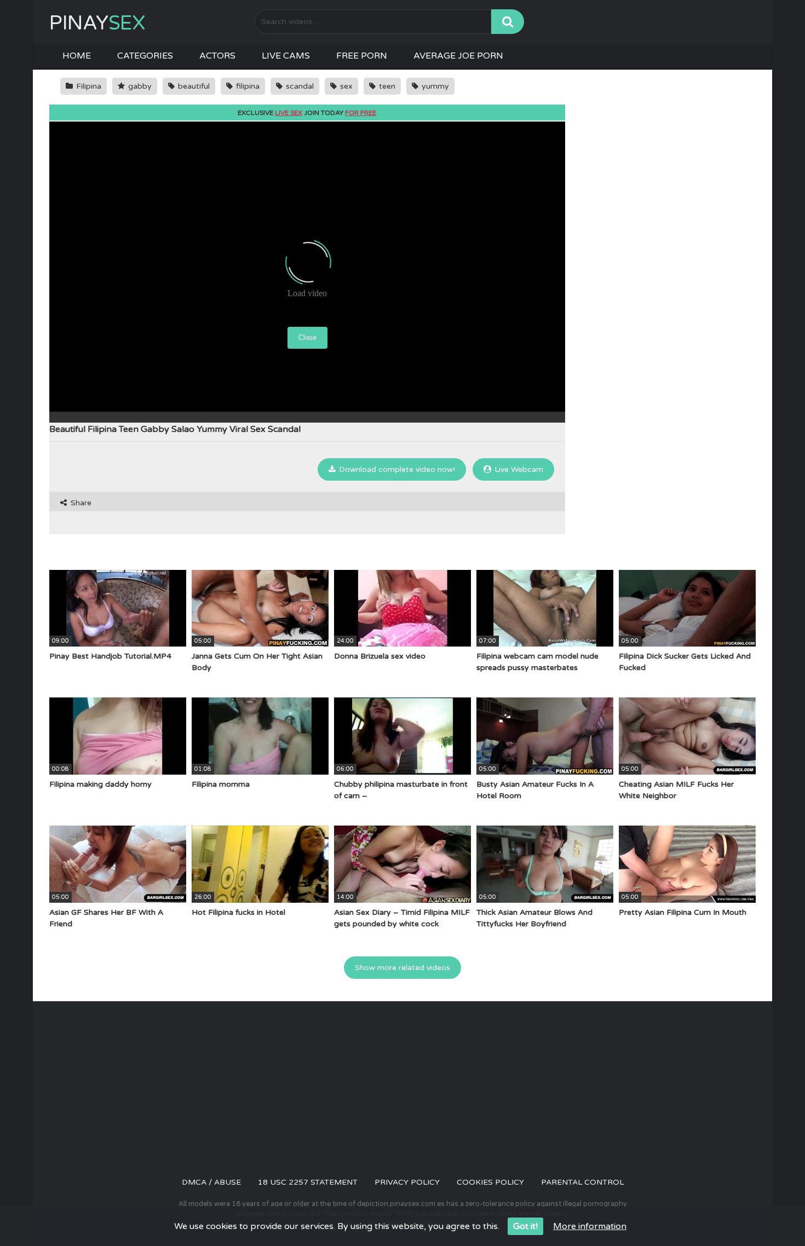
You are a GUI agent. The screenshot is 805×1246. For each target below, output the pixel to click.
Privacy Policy (407, 1182)
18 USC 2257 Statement (308, 1182)
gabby (139, 86)
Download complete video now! (396, 469)
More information (589, 1226)
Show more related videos (402, 967)
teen (386, 86)
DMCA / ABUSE (211, 1182)
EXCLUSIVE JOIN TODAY (307, 113)
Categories (145, 55)
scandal (299, 86)
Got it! (525, 1226)
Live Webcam (517, 469)
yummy (434, 86)
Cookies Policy (490, 1182)
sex (345, 86)
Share (79, 502)
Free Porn (361, 55)
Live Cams (286, 55)
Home (76, 55)
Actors (217, 55)
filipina (247, 86)
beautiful (193, 86)
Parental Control (582, 1182)
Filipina (87, 86)
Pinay (97, 23)
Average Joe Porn (458, 55)
